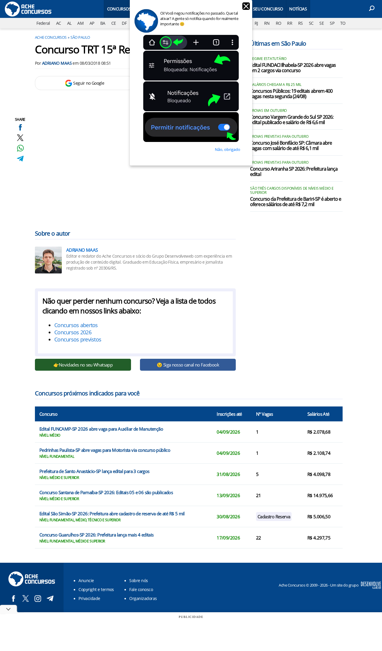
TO (343, 23)
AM (80, 23)
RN (267, 23)
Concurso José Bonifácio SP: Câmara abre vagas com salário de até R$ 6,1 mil (291, 145)
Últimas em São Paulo (278, 43)
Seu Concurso (268, 9)
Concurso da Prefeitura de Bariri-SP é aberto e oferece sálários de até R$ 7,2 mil (295, 202)
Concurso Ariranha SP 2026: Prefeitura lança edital (294, 171)
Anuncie (86, 580)
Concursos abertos (76, 325)
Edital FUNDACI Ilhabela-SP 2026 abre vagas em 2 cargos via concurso (293, 68)
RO (278, 23)
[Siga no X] (25, 598)
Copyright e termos (96, 589)
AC (58, 23)
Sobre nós (138, 580)
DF (124, 23)
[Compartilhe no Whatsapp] (20, 148)
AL (69, 23)
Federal (43, 23)
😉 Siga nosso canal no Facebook (188, 365)
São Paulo (80, 37)
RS (300, 23)
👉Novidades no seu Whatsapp (83, 365)
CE (113, 23)
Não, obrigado (227, 149)
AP (92, 23)
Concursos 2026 (72, 332)
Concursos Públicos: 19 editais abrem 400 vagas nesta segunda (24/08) (291, 94)
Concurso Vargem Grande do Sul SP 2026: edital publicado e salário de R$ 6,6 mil (291, 120)
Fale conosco (141, 589)
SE (321, 23)
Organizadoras (143, 598)
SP (332, 23)
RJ (256, 23)
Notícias (298, 9)
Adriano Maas (57, 63)
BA (102, 23)
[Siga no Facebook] (13, 598)
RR (289, 23)
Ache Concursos (51, 37)
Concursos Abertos (128, 9)
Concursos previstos (77, 339)
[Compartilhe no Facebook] (20, 127)
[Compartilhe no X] (20, 137)
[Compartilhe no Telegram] (20, 158)
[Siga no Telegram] (50, 598)
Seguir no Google (88, 83)
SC (311, 23)
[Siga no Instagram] (37, 598)
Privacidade (89, 598)
